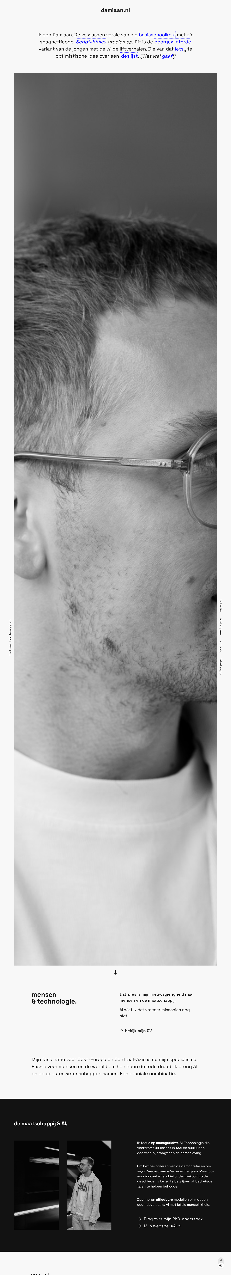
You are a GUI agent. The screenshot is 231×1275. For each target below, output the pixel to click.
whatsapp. (221, 667)
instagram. (221, 627)
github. (221, 647)
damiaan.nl (115, 10)
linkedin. (221, 606)
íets (179, 49)
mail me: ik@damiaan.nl (10, 638)
